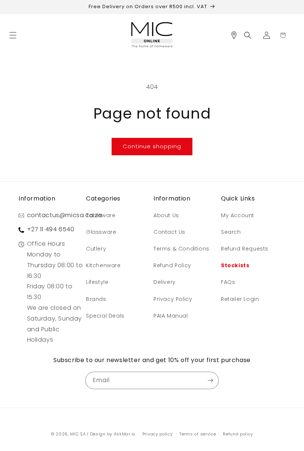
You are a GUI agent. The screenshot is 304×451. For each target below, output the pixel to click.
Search (231, 232)
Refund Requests (244, 248)
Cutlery (96, 248)
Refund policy (238, 434)
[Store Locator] (236, 35)
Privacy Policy (172, 299)
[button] (15, 35)
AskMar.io (124, 434)
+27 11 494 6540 (51, 229)
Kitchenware (103, 265)
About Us (166, 215)
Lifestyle (97, 282)
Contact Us (169, 232)
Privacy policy (157, 434)
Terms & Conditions (181, 248)
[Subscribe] (210, 380)
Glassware (101, 232)
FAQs (228, 282)
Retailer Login (240, 299)
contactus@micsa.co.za (65, 215)
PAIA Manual (170, 315)
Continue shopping (152, 146)
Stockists (235, 265)
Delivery (164, 282)
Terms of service (197, 434)
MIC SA (78, 434)
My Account (237, 215)
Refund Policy (172, 265)
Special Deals (105, 315)
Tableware (100, 215)
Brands (96, 299)
